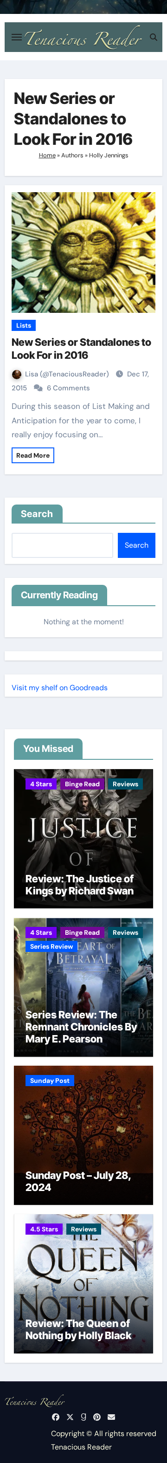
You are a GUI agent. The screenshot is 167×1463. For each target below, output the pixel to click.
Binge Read (82, 784)
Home (47, 155)
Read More (33, 455)
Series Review (51, 946)
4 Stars (41, 784)
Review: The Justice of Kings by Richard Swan (80, 885)
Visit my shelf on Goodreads (60, 688)
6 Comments (68, 388)
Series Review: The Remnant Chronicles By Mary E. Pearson (81, 1027)
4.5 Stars (44, 1229)
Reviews (125, 784)
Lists (23, 325)
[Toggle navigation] (16, 37)
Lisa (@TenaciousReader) (68, 374)
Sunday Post (50, 1080)
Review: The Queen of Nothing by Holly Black (78, 1329)
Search (37, 513)
